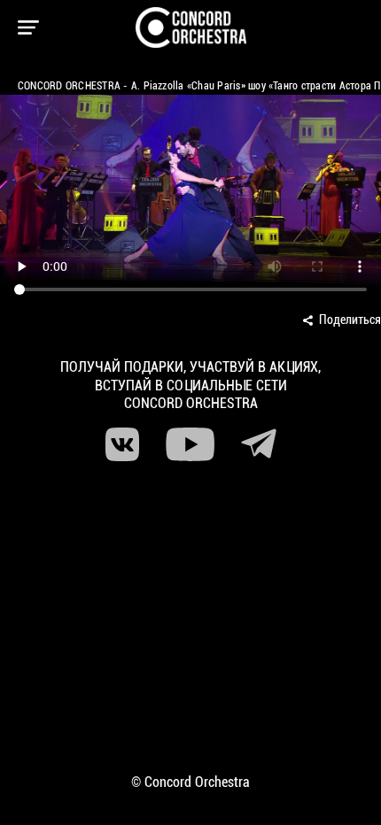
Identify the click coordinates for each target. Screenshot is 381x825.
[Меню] (28, 27)
